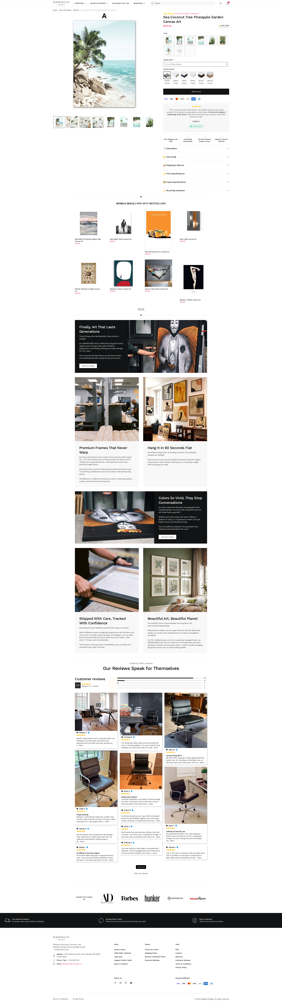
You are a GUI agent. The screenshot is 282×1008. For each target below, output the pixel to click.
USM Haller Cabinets (122, 953)
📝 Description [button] (170, 148)
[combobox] (182, 3)
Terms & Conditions (183, 964)
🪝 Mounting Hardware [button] (174, 190)
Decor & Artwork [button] (97, 3)
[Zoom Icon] (104, 63)
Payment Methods (152, 960)
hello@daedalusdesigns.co (72, 964)
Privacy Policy (181, 967)
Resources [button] (138, 3)
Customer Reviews (183, 960)
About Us (179, 957)
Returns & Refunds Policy (155, 957)
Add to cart (196, 92)
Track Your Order (151, 950)
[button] (224, 25)
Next (155, 121)
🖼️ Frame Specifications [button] (174, 182)
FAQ (177, 950)
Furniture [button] (79, 3)
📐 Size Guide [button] (169, 157)
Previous (53, 121)
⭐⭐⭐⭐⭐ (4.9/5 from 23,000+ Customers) (181, 13)
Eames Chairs (119, 950)
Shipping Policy (151, 953)
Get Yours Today (88, 366)
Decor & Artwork (121, 964)
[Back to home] (61, 3)
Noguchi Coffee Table (123, 960)
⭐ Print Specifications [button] (174, 173)
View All (141, 309)
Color (165, 33)
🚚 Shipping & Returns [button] (173, 165)
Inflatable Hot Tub (120, 3)
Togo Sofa (118, 957)
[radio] (169, 40)
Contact (178, 953)
